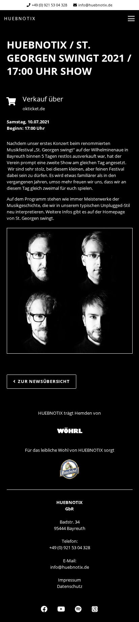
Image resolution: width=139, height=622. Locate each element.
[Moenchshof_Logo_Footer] (70, 469)
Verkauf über (43, 98)
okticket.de (34, 109)
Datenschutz (69, 586)
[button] (131, 18)
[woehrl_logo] (70, 430)
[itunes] (94, 609)
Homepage (114, 212)
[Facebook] (44, 609)
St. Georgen (27, 218)
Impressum (69, 580)
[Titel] (19, 18)
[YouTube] (61, 609)
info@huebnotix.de (69, 567)
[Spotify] (78, 609)
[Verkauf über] (15, 101)
